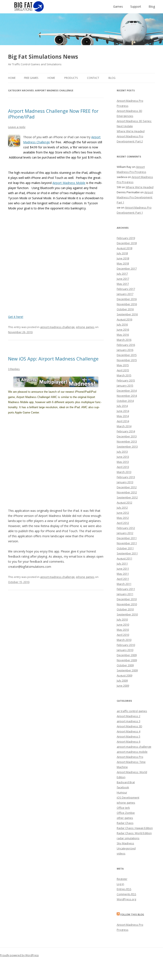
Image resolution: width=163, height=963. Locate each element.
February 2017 (126, 289)
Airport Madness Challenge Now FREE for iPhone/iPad (53, 114)
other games (125, 818)
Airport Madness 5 (128, 736)
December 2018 (127, 243)
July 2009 (122, 680)
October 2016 (125, 309)
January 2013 (125, 482)
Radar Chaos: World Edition (134, 833)
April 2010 (123, 635)
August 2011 (124, 558)
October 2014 (125, 401)
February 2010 (126, 645)
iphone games (85, 327)
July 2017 (122, 274)
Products (71, 78)
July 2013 (122, 452)
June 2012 (123, 513)
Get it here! (15, 317)
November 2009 (127, 660)
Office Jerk (123, 808)
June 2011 (123, 569)
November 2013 (127, 441)
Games (118, 6)
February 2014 (126, 431)
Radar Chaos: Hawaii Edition (135, 828)
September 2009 (127, 670)
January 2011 (125, 594)
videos (121, 853)
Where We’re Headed (131, 131)
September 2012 (127, 497)
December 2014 (127, 390)
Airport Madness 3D (129, 726)
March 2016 (124, 340)
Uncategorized (126, 848)
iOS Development (128, 797)
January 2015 (125, 385)
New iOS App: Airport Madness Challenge (53, 358)
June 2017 (123, 279)
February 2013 (126, 477)
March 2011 (124, 584)
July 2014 (122, 406)
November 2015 (127, 360)
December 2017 (127, 268)
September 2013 (127, 446)
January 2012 (125, 533)
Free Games (31, 78)
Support (135, 6)
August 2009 (124, 675)
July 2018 (122, 253)
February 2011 (126, 589)
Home (11, 78)
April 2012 (123, 523)
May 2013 (123, 462)
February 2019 (126, 238)
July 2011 (122, 563)
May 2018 (123, 263)
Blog (152, 6)
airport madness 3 (128, 721)
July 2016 (122, 324)
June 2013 (123, 457)
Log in (120, 884)
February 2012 (126, 528)
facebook (123, 787)
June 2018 (123, 258)
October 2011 (125, 548)
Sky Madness (125, 843)
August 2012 (124, 502)
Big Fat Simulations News (43, 56)
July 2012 (122, 507)
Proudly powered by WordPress (19, 955)
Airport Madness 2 (128, 716)
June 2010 (123, 624)
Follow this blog (132, 914)
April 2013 (123, 467)
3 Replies (14, 369)
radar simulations (128, 838)
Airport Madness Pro (130, 757)
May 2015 (123, 365)
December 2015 (127, 355)
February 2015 (126, 380)
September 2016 (127, 314)
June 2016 (123, 329)
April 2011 (123, 579)
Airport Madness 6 (128, 741)
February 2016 (126, 345)
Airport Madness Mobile (68, 183)
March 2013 (124, 472)
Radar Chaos (125, 823)
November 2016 (127, 304)
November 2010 (127, 604)
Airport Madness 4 (128, 731)
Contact (93, 78)
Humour (122, 792)
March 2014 (124, 426)
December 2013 (127, 436)
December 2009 (127, 655)
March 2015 (124, 375)
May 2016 (123, 335)
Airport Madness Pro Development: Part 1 (135, 197)
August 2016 (124, 319)
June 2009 (123, 685)
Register (122, 879)
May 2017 (123, 284)
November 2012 (127, 492)
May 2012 (123, 518)
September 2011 (127, 553)
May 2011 (123, 574)
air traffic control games (132, 711)
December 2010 (127, 599)
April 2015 (123, 370)
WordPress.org (126, 899)
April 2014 (123, 421)
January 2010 (125, 650)
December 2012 (127, 487)
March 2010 (124, 640)
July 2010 (122, 619)
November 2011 (127, 543)
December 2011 (127, 538)
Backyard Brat (126, 782)
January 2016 (125, 350)
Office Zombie (126, 813)
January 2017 (125, 294)
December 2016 (127, 299)
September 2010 (127, 614)
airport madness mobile (132, 752)
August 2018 (124, 248)
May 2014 (123, 416)
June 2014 (123, 411)
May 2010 (123, 630)
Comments (126, 894)
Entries (124, 889)
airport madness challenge (57, 327)
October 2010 (125, 609)
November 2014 (127, 396)
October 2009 (125, 665)
